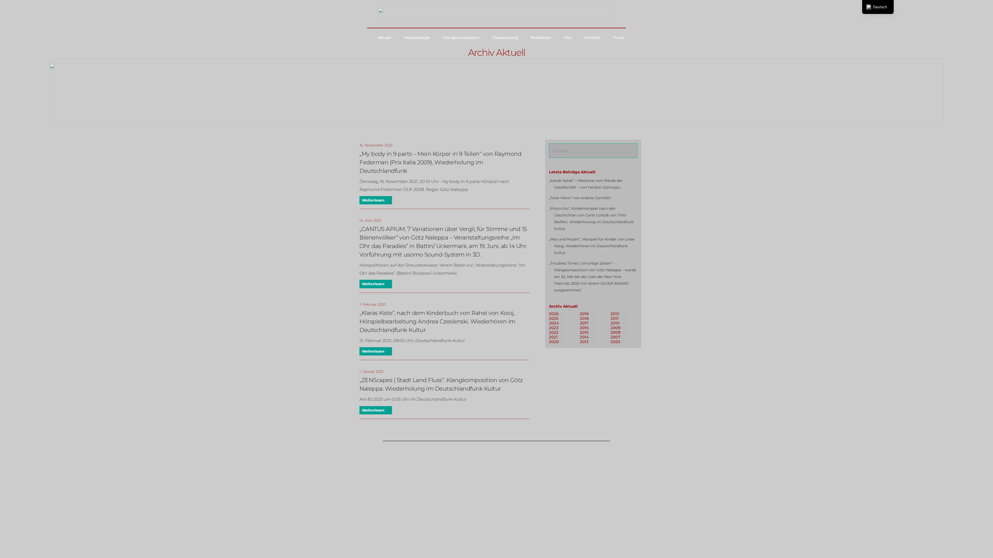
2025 (554, 318)
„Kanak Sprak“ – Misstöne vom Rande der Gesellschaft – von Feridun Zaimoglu (586, 184)
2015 (584, 332)
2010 (615, 323)
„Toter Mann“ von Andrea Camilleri (580, 198)
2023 (554, 327)
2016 (584, 327)
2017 (584, 323)
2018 (584, 318)
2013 (584, 341)
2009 (615, 327)
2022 (554, 332)
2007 (615, 337)
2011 (615, 318)
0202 (615, 341)
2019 (584, 313)
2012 (615, 313)
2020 (554, 341)
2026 (554, 313)
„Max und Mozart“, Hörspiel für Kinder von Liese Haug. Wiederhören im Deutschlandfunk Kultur (591, 246)
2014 (584, 337)
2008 (616, 332)
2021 (553, 337)
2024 (554, 323)
